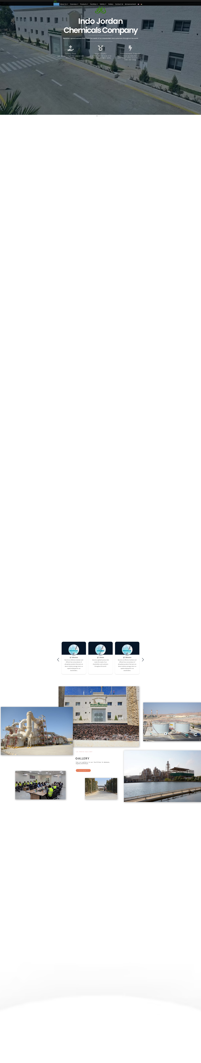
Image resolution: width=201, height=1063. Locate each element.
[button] (142, 659)
